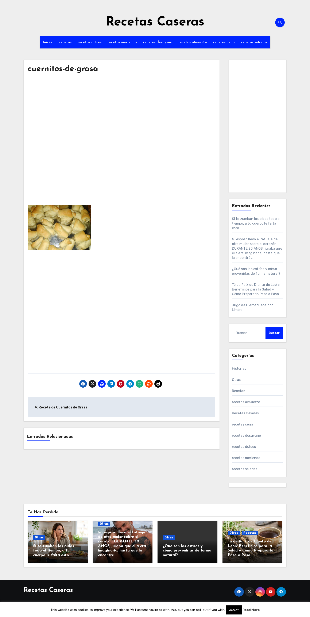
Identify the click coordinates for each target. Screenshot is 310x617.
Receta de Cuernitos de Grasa (62, 407)
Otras (236, 380)
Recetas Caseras (155, 22)
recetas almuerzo (192, 42)
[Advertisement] (122, 116)
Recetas (65, 42)
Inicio (47, 42)
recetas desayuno (157, 42)
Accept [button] (234, 610)
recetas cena (224, 42)
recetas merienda (122, 42)
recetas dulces (89, 42)
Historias (239, 369)
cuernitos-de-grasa (63, 69)
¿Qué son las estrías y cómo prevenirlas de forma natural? (187, 550)
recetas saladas (254, 42)
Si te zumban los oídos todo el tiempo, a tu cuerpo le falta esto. (256, 223)
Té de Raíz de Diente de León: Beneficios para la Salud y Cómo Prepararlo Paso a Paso (256, 289)
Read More (251, 610)
